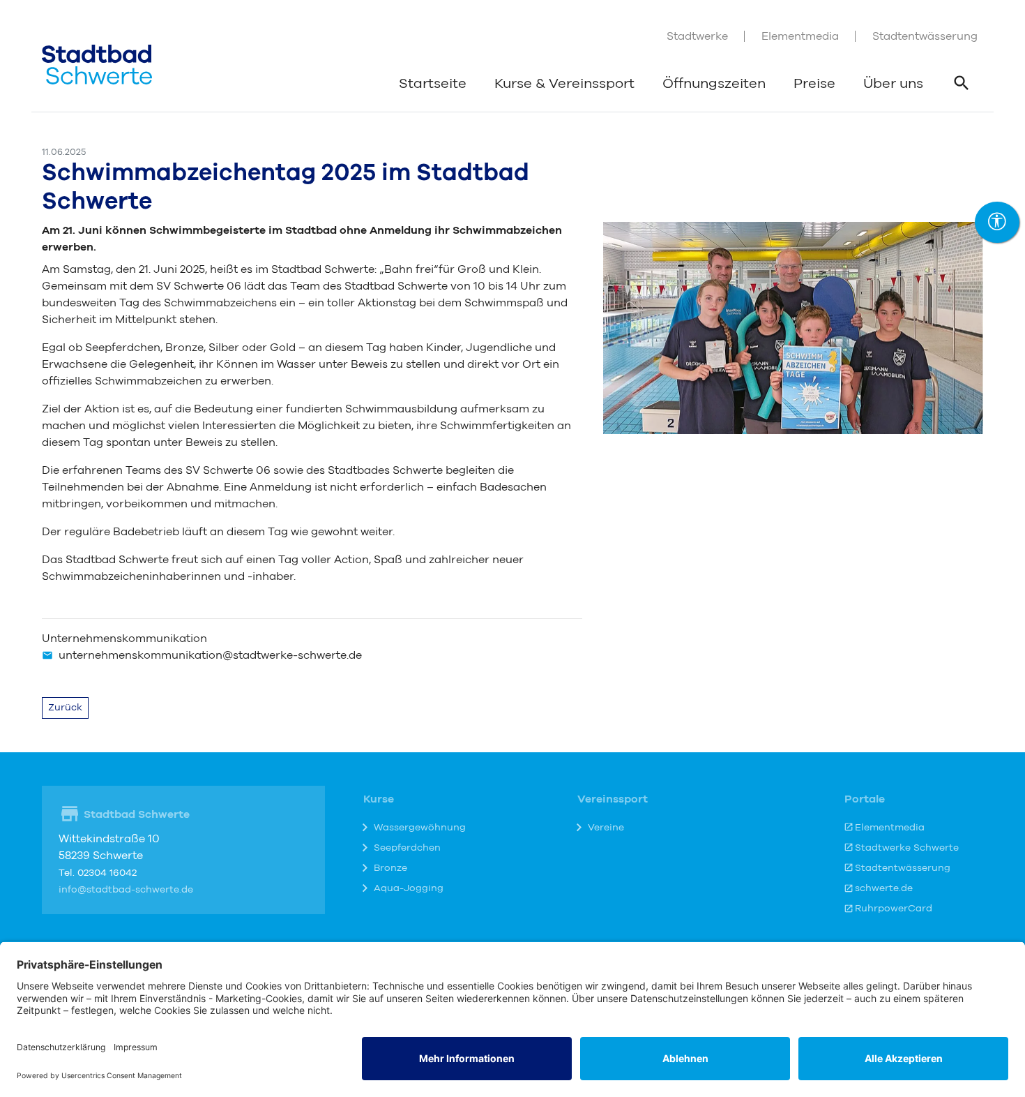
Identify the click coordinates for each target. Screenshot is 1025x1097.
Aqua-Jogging (408, 888)
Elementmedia (800, 36)
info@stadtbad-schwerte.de (126, 890)
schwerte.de (884, 888)
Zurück (65, 707)
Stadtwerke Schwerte (907, 848)
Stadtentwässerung (925, 36)
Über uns (893, 84)
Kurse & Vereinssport (564, 84)
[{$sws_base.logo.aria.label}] (97, 64)
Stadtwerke (697, 36)
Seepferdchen (407, 848)
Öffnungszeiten (714, 84)
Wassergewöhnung (420, 828)
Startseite (432, 84)
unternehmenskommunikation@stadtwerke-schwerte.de (210, 655)
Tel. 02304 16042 (98, 873)
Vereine (606, 828)
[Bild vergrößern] (793, 327)
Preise (814, 84)
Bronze (390, 868)
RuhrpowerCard (893, 908)
